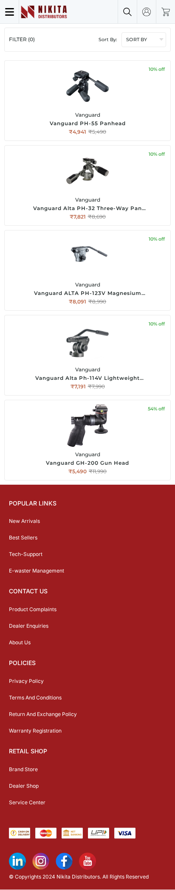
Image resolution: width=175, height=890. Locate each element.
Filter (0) (22, 39)
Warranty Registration (35, 730)
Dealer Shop (24, 786)
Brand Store (23, 769)
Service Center (27, 802)
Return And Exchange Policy (43, 714)
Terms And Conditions (35, 697)
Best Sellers (23, 537)
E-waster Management (36, 570)
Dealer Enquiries (28, 626)
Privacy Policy (26, 681)
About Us (20, 642)
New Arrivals (24, 521)
